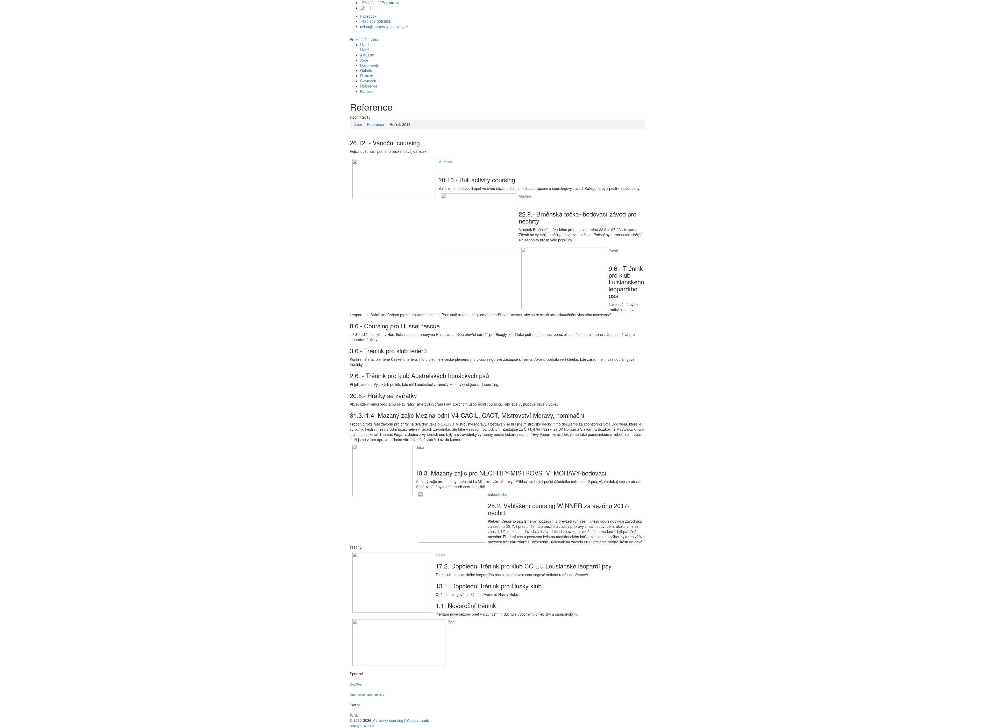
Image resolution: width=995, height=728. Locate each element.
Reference (375, 124)
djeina (440, 554)
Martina (525, 196)
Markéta (445, 161)
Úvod (358, 124)
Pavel (613, 250)
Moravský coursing (387, 720)
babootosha (497, 494)
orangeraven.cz (362, 725)
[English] (365, 7)
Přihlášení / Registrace (379, 2)
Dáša (419, 447)
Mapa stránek (417, 720)
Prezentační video (364, 39)
